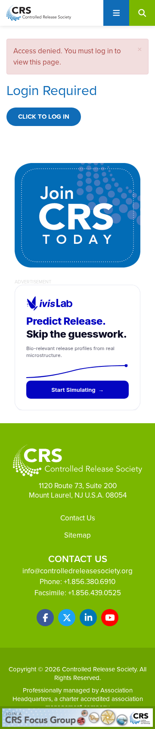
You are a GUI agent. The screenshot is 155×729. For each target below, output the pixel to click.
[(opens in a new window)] (45, 617)
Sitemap (77, 535)
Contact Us (77, 518)
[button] (139, 49)
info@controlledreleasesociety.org (77, 571)
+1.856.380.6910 (89, 581)
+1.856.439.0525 (94, 593)
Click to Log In (43, 116)
